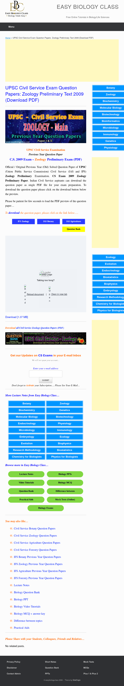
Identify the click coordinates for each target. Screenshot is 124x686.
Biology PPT (21, 599)
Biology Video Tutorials (27, 606)
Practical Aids (21, 627)
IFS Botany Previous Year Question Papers (37, 557)
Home (7, 37)
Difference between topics (28, 620)
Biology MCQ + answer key (29, 613)
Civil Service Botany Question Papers (34, 528)
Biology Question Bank (27, 592)
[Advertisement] (62, 60)
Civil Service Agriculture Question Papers (37, 542)
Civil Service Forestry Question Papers (35, 550)
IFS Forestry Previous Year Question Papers (38, 578)
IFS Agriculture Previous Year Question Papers (40, 571)
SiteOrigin (76, 680)
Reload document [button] (35, 294)
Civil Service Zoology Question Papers (35, 535)
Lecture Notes (21, 585)
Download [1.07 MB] (16, 317)
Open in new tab (59, 294)
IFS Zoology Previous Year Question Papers (38, 564)
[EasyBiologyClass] (16, 9)
